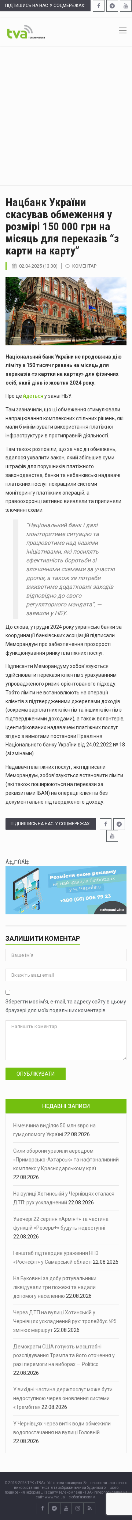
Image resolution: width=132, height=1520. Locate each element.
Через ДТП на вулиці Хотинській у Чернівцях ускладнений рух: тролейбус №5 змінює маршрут (65, 1321)
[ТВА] (26, 31)
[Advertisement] (66, 115)
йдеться (33, 396)
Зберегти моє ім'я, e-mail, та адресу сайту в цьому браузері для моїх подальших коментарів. (66, 1006)
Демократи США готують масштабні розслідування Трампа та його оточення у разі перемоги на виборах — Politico (64, 1355)
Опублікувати (35, 1074)
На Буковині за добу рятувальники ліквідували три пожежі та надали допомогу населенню (54, 1287)
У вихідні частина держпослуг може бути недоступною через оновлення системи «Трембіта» (63, 1398)
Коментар (84, 266)
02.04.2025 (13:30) (38, 266)
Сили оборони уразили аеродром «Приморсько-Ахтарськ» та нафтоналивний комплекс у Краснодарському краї (66, 1159)
